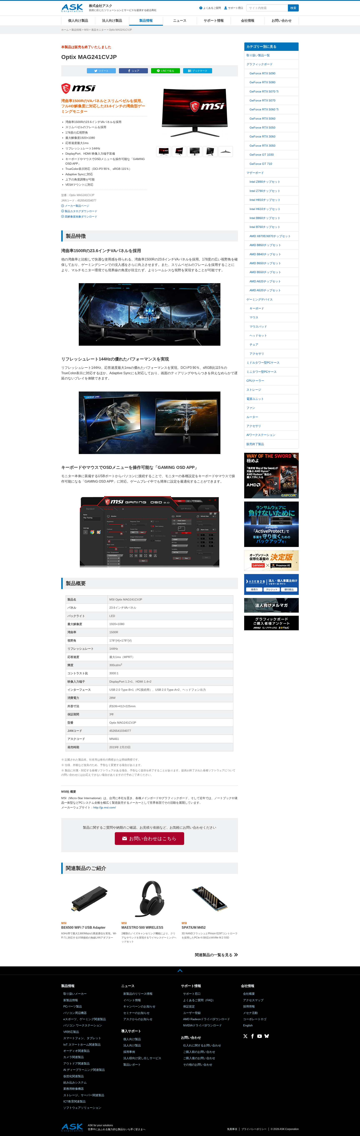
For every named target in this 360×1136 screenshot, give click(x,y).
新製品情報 (70, 1000)
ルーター (252, 417)
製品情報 (146, 20)
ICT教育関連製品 (74, 1101)
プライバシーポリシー (253, 1129)
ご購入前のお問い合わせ (199, 1051)
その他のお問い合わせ (197, 1064)
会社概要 (249, 993)
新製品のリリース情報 (137, 993)
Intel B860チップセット (265, 218)
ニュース (179, 20)
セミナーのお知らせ (136, 1013)
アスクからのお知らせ (137, 1019)
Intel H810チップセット (265, 199)
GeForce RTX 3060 (262, 136)
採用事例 (129, 1051)
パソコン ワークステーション (82, 1025)
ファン (250, 407)
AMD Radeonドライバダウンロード (206, 1019)
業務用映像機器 (73, 1088)
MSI (86, 29)
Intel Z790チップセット (265, 191)
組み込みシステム (75, 1082)
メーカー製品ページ (77, 205)
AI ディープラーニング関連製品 (84, 1069)
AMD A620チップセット (265, 281)
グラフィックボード (259, 64)
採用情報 (249, 1006)
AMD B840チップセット (265, 254)
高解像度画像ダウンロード (81, 216)
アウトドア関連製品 (76, 1063)
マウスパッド (258, 326)
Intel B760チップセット (265, 227)
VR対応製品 (71, 1031)
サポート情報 (214, 20)
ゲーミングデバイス (259, 299)
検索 (293, 8)
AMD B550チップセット (265, 272)
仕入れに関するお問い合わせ (202, 1045)
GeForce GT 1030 (262, 154)
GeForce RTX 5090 (262, 73)
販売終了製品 (255, 444)
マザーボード (255, 172)
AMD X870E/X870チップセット (270, 236)
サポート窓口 (235, 7)
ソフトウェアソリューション (82, 1107)
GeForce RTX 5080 (262, 82)
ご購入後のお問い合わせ (199, 1058)
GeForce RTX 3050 (262, 145)
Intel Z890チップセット (265, 181)
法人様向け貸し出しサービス (142, 1058)
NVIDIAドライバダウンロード (202, 1025)
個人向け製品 (78, 20)
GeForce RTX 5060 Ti (264, 109)
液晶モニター (98, 29)
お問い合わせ (282, 20)
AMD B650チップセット (265, 263)
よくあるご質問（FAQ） (199, 1000)
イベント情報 (132, 1000)
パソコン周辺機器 (75, 1013)
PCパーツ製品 (72, 1006)
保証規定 (189, 1006)
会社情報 (247, 20)
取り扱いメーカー (75, 993)
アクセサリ (257, 353)
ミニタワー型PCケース (261, 371)
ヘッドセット (258, 335)
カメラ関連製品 (73, 1057)
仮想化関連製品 (73, 1076)
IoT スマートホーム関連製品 (82, 1044)
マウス (254, 317)
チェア (254, 344)
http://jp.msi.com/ (104, 807)
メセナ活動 (250, 1013)
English (248, 1025)
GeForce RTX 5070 (262, 100)
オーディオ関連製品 (76, 1050)
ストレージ (253, 389)
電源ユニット (255, 398)
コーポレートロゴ (254, 1019)
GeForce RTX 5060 (262, 118)
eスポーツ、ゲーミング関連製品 (84, 1019)
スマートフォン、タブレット (82, 1038)
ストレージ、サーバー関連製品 (83, 1095)
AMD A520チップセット (265, 290)
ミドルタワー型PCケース (263, 362)
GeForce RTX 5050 (262, 127)
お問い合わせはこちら (153, 838)
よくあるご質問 (212, 7)
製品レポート (132, 1064)
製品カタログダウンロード (81, 211)
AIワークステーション (260, 435)
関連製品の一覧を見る (213, 955)
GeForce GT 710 (261, 163)
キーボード (257, 308)
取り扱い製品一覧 (258, 55)
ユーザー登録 (192, 1013)
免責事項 (232, 1129)
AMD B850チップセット (265, 245)
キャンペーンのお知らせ (139, 1006)
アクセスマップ (253, 1000)
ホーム (65, 29)
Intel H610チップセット (265, 209)
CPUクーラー (255, 380)
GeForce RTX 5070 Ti (264, 91)
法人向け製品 (112, 20)
